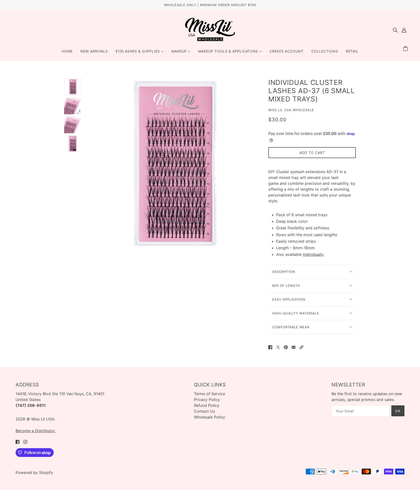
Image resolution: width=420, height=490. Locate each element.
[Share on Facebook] (270, 347)
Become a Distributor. (35, 430)
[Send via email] (294, 347)
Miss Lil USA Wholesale (291, 110)
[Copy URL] (301, 347)
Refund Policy (206, 405)
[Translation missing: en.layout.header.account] (404, 30)
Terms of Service (209, 393)
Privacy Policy (207, 399)
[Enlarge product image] (175, 164)
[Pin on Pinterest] (286, 347)
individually (313, 254)
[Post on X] (278, 347)
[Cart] (406, 49)
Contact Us (204, 411)
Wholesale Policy (209, 417)
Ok (398, 411)
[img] (395, 30)
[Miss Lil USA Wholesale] (210, 40)
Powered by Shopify (34, 472)
